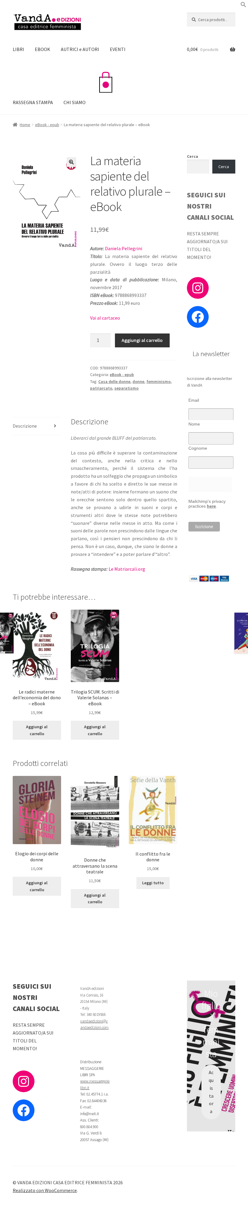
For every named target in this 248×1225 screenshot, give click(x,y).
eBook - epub (47, 124)
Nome (194, 424)
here (211, 506)
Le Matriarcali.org (127, 569)
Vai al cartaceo (105, 318)
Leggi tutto (153, 882)
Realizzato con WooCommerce (45, 1190)
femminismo (158, 381)
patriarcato (101, 388)
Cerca (192, 156)
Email (193, 400)
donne (138, 381)
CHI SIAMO (75, 102)
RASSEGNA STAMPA (33, 102)
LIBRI (18, 49)
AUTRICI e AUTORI (80, 49)
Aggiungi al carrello (142, 340)
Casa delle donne (114, 381)
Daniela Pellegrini (123, 248)
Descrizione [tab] (25, 426)
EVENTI (118, 49)
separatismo (126, 388)
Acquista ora (211, 1091)
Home (25, 124)
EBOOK (42, 49)
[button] (243, 6)
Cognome (197, 448)
